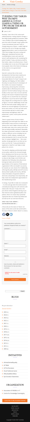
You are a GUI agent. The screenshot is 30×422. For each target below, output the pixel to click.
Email (6, 249)
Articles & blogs (11, 4)
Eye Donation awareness (11, 376)
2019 (5, 329)
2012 (5, 346)
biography (15, 406)
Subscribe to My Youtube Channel (14, 400)
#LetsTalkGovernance (10, 371)
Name (6, 243)
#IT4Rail (6, 365)
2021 (5, 323)
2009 (5, 349)
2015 (5, 337)
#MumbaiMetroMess (10, 374)
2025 (5, 312)
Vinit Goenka (16, 1)
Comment (7, 228)
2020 (5, 326)
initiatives (15, 410)
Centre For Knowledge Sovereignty (14, 393)
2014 (5, 340)
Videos (15, 412)
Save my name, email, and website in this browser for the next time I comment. (14, 266)
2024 (5, 315)
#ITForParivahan (9, 368)
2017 (5, 335)
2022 (5, 320)
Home (3, 4)
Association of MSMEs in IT (12, 390)
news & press (15, 414)
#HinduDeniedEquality (10, 362)
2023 (5, 318)
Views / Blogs (15, 408)
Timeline (15, 416)
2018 (5, 332)
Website (6, 256)
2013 (5, 343)
